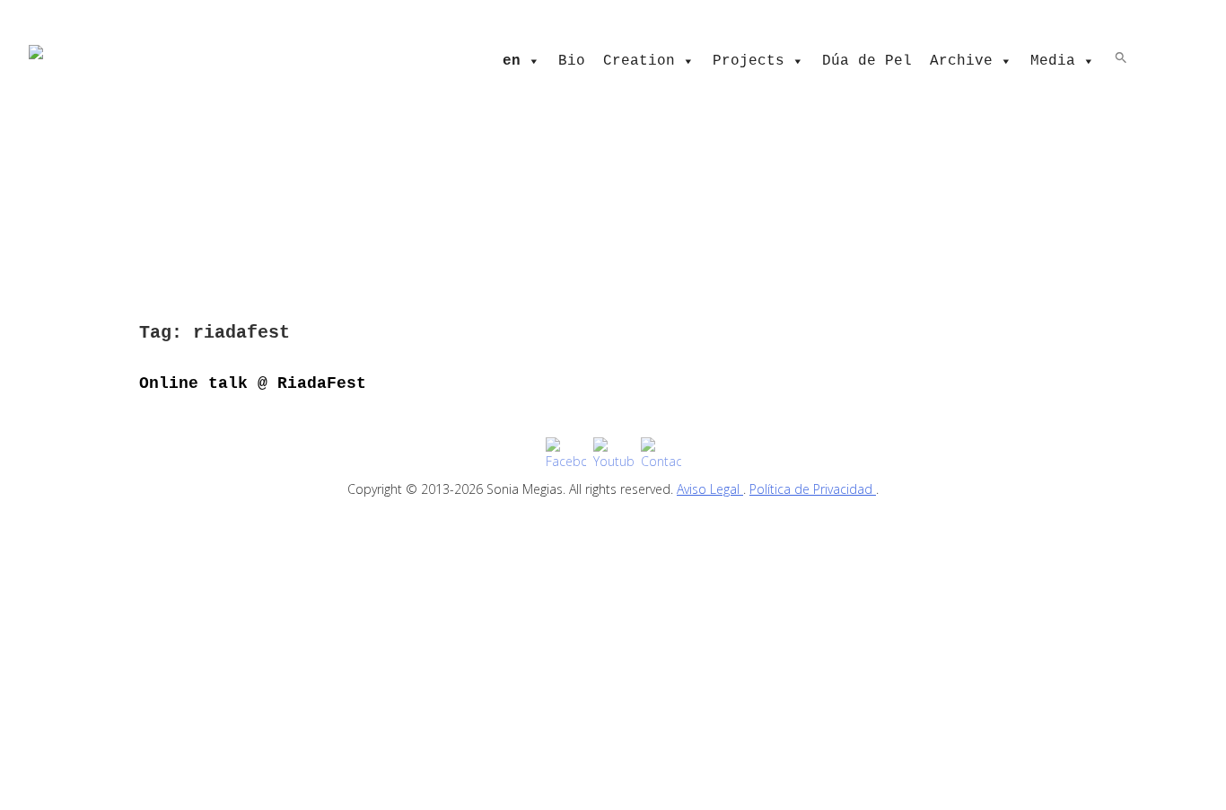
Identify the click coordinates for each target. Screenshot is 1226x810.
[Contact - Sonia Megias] (661, 454)
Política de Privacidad (812, 488)
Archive (961, 61)
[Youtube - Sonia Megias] (613, 454)
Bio (571, 61)
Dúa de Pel (867, 61)
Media (1052, 61)
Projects (748, 61)
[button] (1121, 56)
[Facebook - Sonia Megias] (566, 454)
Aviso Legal (710, 488)
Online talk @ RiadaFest (252, 383)
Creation (639, 61)
